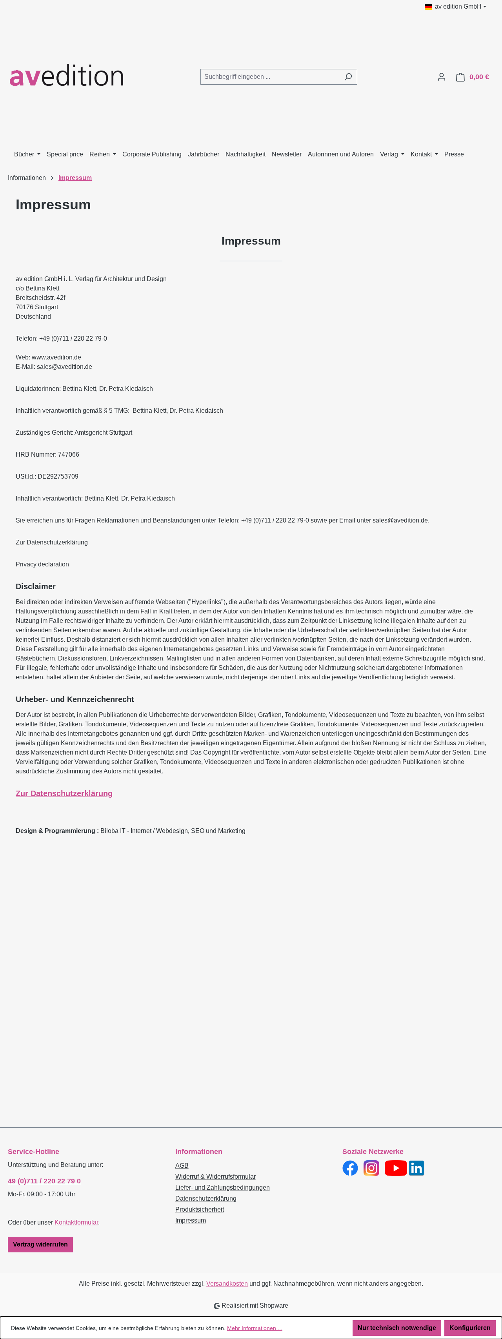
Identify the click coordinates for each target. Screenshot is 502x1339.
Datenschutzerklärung (205, 1198)
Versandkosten (227, 1283)
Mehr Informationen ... (254, 1328)
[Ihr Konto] (441, 77)
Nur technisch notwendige (397, 1327)
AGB (182, 1165)
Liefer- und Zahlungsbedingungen (222, 1187)
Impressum (190, 1220)
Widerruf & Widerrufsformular (215, 1176)
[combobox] (269, 77)
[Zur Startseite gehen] (67, 75)
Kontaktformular (76, 1222)
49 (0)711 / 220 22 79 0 (44, 1181)
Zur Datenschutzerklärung (64, 793)
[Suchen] (348, 77)
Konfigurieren (470, 1327)
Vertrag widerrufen (40, 1244)
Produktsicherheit (199, 1209)
